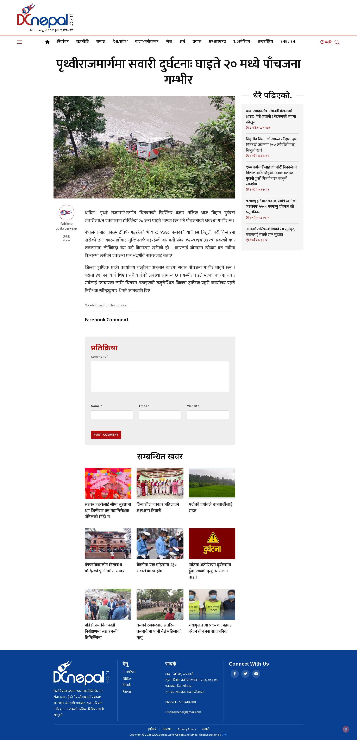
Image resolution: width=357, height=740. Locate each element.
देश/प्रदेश (120, 42)
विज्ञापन (167, 729)
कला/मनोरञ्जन (146, 42)
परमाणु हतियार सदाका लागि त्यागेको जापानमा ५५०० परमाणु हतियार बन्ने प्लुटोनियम (271, 206)
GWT (224, 734)
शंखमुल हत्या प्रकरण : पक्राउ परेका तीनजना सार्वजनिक (210, 628)
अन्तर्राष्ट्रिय (265, 42)
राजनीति (82, 42)
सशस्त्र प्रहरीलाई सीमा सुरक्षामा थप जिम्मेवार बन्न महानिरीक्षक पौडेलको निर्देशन (108, 510)
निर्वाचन (63, 42)
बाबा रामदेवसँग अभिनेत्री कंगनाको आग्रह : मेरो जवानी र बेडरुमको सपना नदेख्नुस (271, 117)
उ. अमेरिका (241, 42)
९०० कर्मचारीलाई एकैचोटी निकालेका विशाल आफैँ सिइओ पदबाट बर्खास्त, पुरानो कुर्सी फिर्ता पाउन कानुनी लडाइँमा (271, 175)
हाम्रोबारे (152, 729)
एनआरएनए (217, 42)
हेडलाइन (128, 692)
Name (96, 406)
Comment (99, 357)
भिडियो (127, 685)
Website (193, 406)
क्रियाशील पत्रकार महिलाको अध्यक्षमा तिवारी (158, 507)
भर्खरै (328, 42)
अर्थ (182, 42)
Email (144, 406)
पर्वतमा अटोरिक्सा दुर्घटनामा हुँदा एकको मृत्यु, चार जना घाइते (210, 571)
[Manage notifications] (346, 729)
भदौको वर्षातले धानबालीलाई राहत (210, 507)
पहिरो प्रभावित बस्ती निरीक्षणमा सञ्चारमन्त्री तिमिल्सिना (101, 631)
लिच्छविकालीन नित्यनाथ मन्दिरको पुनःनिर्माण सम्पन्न (105, 568)
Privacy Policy (187, 729)
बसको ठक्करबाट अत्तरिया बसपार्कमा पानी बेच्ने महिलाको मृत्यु (159, 631)
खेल (169, 42)
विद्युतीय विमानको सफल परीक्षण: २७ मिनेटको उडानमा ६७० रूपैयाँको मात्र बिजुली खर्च (271, 145)
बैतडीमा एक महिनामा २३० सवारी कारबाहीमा (157, 568)
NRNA (127, 678)
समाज (100, 42)
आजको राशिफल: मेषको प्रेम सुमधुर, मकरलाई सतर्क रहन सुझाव (270, 232)
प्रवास (197, 42)
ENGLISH (288, 42)
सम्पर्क (205, 729)
